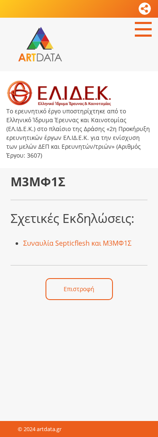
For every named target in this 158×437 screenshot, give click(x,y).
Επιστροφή (79, 289)
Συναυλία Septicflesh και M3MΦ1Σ (77, 243)
